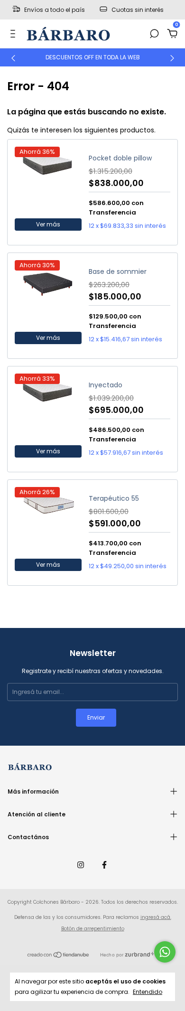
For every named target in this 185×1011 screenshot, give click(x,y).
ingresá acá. (155, 917)
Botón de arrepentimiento (92, 928)
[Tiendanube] (59, 956)
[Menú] (14, 34)
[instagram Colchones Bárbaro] (80, 865)
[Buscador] (154, 34)
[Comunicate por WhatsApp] (165, 952)
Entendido (147, 992)
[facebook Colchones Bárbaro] (104, 865)
